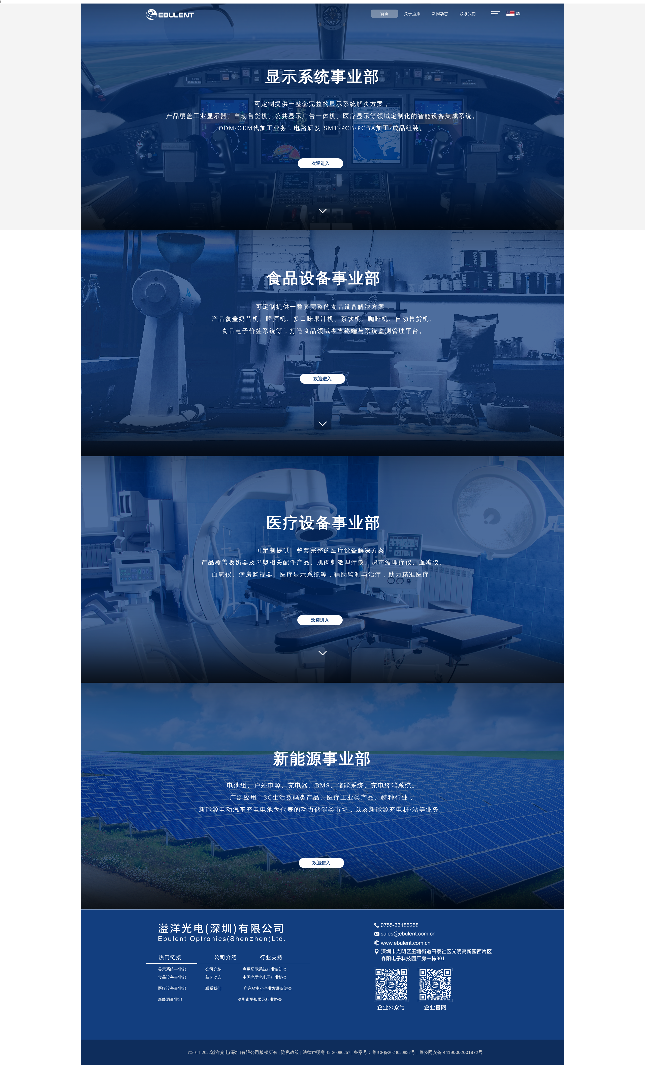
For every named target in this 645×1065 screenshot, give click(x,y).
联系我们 (468, 14)
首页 (384, 14)
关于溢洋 (412, 14)
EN (517, 13)
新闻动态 (440, 14)
